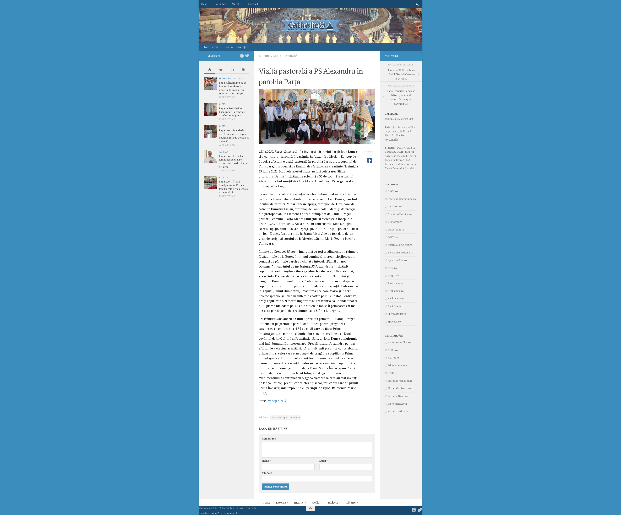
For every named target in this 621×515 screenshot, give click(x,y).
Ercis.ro (392, 268)
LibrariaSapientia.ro (399, 388)
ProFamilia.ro (396, 291)
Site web (267, 472)
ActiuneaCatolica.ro (399, 342)
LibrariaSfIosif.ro (398, 396)
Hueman (229, 513)
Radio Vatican (396, 298)
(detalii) (393, 139)
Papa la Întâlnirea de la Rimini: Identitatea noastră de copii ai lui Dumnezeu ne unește (232, 88)
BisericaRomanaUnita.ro (402, 199)
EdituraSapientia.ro (399, 365)
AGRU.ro (393, 350)
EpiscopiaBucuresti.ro (400, 252)
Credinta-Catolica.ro (400, 214)
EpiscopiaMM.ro (397, 260)
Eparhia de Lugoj (279, 417)
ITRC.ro (392, 373)
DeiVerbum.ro (396, 229)
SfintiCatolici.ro (397, 314)
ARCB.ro (393, 191)
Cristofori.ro (395, 222)
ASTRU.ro (393, 357)
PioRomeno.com (397, 403)
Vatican (237, 78)
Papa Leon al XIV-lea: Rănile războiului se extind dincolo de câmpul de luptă (233, 161)
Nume (266, 460)
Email (323, 460)
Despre (205, 4)
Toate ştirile (211, 47)
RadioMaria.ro (396, 306)
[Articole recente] (209, 70)
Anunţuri (242, 47)
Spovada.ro (394, 321)
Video (229, 47)
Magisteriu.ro (395, 275)
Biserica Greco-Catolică (278, 56)
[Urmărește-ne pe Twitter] (247, 56)
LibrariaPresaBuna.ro (400, 380)
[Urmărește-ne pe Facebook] (242, 56)
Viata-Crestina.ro (398, 411)
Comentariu (270, 438)
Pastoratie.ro (395, 283)
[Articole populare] (220, 70)
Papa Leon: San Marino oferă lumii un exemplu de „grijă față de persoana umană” (234, 136)
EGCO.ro (393, 237)
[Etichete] (243, 70)
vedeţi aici (275, 401)
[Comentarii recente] (232, 70)
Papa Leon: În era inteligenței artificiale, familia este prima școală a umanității (233, 187)
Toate (266, 502)
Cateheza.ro (395, 206)
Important (295, 417)
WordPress (217, 513)
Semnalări (225, 78)
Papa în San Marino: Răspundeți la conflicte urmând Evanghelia (232, 112)
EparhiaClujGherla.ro (400, 245)
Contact (253, 4)
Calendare (220, 4)
